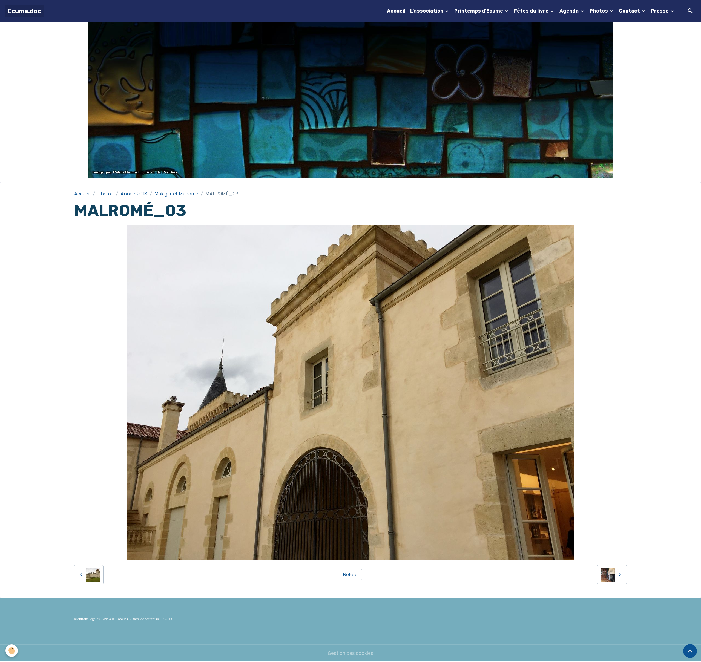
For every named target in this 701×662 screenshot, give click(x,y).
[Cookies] (11, 650)
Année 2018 (133, 194)
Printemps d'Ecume (479, 11)
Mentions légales (87, 619)
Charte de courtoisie (145, 619)
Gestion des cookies (350, 653)
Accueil (396, 11)
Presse (660, 11)
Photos (599, 11)
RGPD (167, 619)
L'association (427, 11)
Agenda (569, 11)
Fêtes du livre (532, 11)
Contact (630, 11)
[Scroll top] (690, 651)
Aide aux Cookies (114, 619)
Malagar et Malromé (176, 194)
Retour (350, 575)
